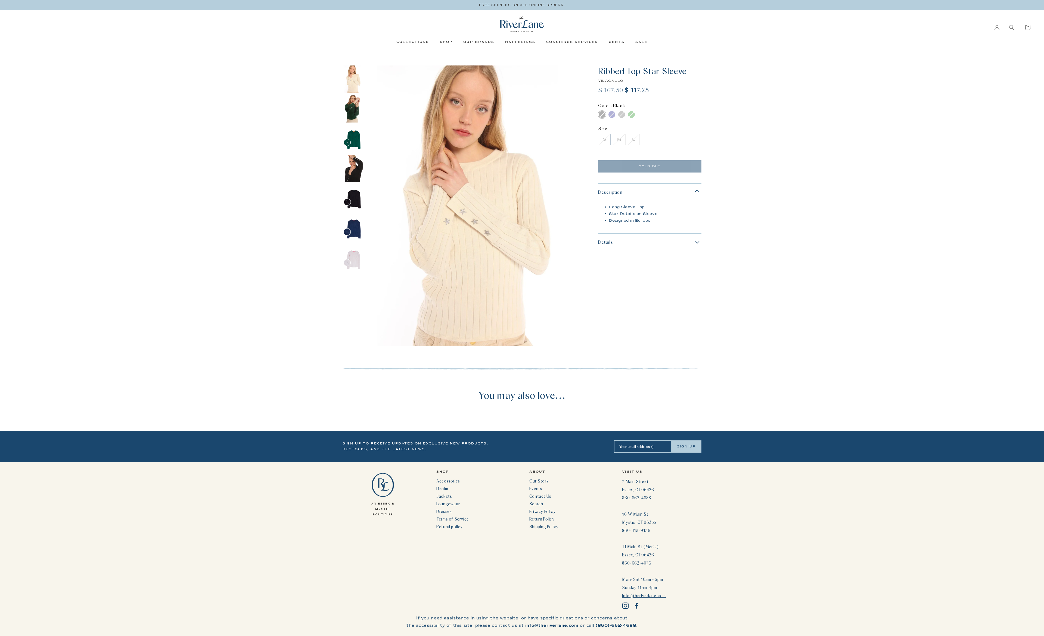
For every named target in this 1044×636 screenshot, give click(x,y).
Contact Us (540, 496)
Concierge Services (572, 42)
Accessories (448, 481)
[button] (1012, 27)
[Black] (602, 114)
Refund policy (449, 526)
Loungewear (448, 503)
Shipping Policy (543, 526)
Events (535, 488)
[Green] (631, 114)
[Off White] (622, 114)
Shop (446, 42)
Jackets (444, 496)
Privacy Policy (542, 511)
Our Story (539, 481)
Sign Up (686, 446)
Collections (412, 42)
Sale (641, 42)
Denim (442, 488)
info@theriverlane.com (644, 595)
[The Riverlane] (522, 24)
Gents (616, 42)
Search (536, 503)
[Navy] (612, 114)
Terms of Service (452, 519)
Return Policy (542, 519)
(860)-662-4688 (616, 625)
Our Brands (478, 42)
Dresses (444, 511)
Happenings (520, 42)
